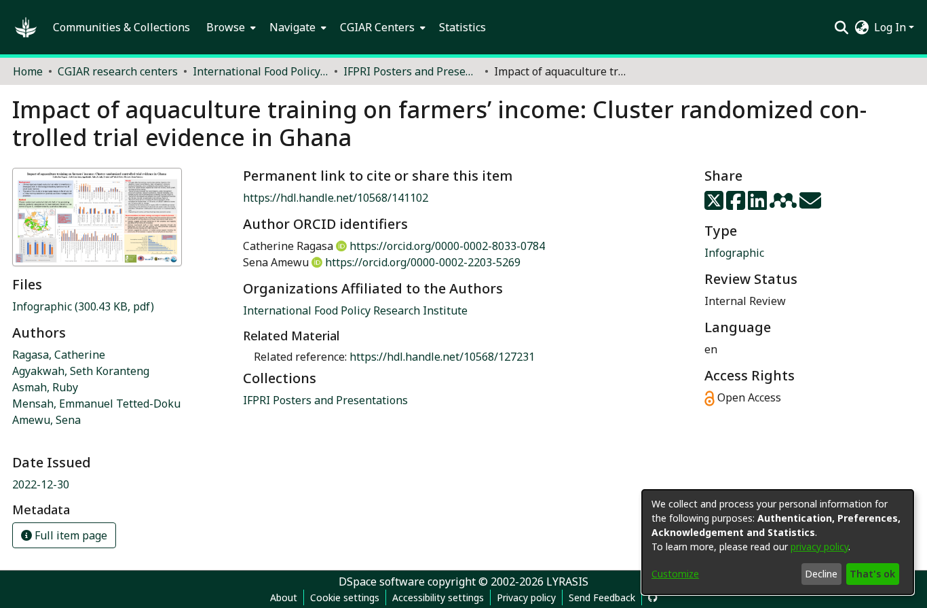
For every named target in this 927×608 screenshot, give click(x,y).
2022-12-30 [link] (40, 484)
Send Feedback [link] (602, 597)
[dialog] (777, 542)
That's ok (872, 573)
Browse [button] (225, 27)
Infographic (734, 252)
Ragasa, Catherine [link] (58, 354)
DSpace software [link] (382, 581)
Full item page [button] (69, 535)
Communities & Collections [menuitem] (121, 27)
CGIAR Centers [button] (377, 27)
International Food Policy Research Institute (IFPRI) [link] (260, 71)
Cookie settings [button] (344, 597)
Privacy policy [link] (526, 597)
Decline (821, 573)
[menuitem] (230, 27)
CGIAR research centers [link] (118, 71)
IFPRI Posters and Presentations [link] (411, 71)
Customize (675, 573)
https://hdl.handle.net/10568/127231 (442, 356)
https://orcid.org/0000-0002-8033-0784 (447, 245)
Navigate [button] (292, 27)
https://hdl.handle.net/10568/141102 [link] (335, 197)
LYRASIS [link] (567, 581)
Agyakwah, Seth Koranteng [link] (80, 370)
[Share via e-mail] (810, 204)
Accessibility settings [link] (438, 597)
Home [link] (28, 71)
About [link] (283, 597)
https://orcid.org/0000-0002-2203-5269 (423, 262)
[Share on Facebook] (737, 204)
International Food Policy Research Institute (355, 310)
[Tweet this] (715, 204)
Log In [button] (891, 27)
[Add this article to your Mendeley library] (784, 204)
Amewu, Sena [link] (46, 419)
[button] (25, 27)
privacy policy (819, 546)
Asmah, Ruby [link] (45, 387)
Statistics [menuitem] (462, 27)
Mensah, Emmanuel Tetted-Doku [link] (96, 403)
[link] (83, 306)
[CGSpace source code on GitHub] (653, 597)
